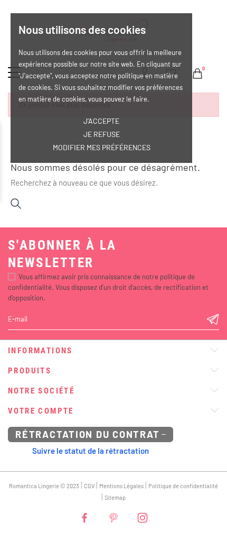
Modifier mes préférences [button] (101, 147)
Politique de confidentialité (183, 485)
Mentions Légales (121, 485)
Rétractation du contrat (87, 434)
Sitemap (115, 497)
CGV (89, 485)
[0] (197, 72)
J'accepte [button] (101, 120)
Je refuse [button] (101, 134)
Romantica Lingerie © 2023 (44, 485)
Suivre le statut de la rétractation (90, 450)
